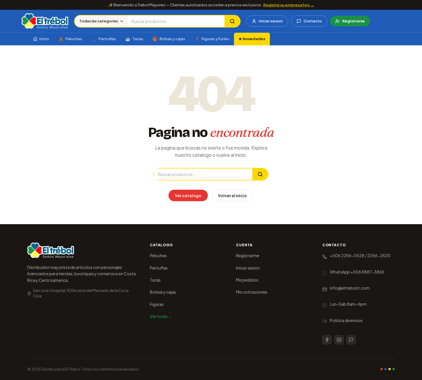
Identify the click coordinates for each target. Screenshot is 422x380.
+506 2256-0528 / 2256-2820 (360, 255)
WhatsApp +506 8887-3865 (357, 271)
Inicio (44, 38)
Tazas (134, 38)
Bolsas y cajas (168, 38)
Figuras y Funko (211, 38)
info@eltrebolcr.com (350, 287)
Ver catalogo (188, 195)
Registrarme (247, 255)
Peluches (70, 38)
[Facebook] (327, 339)
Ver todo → (161, 316)
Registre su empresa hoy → (288, 5)
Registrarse (353, 21)
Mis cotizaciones (251, 291)
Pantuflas (103, 38)
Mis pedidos (247, 279)
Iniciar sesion (271, 21)
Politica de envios (346, 320)
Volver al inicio (232, 195)
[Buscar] (232, 21)
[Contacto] (351, 339)
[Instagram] (339, 339)
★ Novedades (252, 38)
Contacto (312, 21)
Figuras (157, 304)
